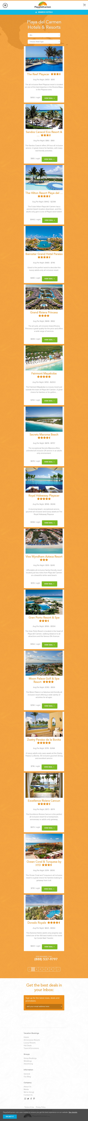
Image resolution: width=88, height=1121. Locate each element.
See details (73, 1112)
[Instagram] (25, 1099)
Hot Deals (28, 1046)
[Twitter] (28, 1099)
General (27, 1074)
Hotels (26, 1037)
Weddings (28, 1061)
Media (26, 1089)
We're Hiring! (29, 1092)
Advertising (28, 1064)
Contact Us (28, 1095)
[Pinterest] (34, 1099)
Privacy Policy (40, 1107)
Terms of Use (29, 1107)
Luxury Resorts (30, 1043)
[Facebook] (31, 1099)
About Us (27, 1087)
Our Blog (27, 1077)
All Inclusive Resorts (32, 1040)
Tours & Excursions (31, 1048)
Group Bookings (30, 1058)
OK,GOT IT (10, 1117)
